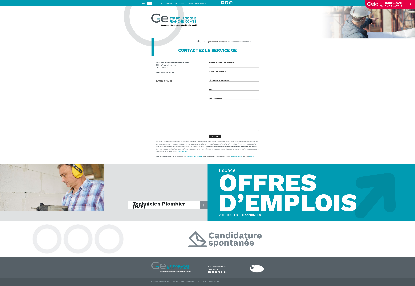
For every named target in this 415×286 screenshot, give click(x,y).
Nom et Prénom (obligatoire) (221, 62)
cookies (251, 156)
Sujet (211, 89)
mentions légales (236, 156)
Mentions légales (187, 281)
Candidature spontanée (235, 239)
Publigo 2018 (214, 281)
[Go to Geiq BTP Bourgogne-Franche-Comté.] (198, 42)
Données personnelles (160, 281)
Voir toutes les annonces (240, 215)
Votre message (215, 98)
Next (412, 21)
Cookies (175, 281)
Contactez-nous (182, 151)
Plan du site (201, 281)
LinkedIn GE (259, 269)
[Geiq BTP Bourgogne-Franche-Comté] (176, 267)
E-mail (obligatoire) (217, 71)
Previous (272, 21)
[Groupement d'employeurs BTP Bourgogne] (174, 20)
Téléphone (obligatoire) (219, 80)
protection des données (194, 156)
